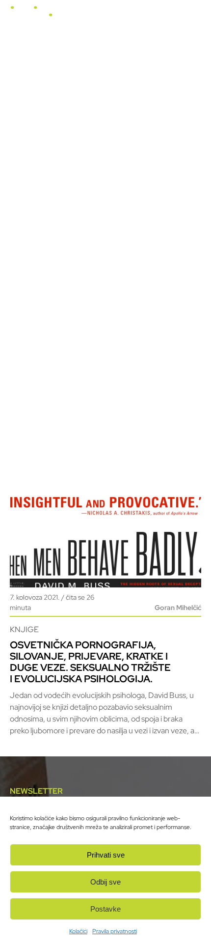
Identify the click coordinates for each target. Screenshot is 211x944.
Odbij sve (105, 882)
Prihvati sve (106, 855)
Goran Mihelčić (178, 607)
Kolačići (78, 931)
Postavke (105, 909)
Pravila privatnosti (114, 931)
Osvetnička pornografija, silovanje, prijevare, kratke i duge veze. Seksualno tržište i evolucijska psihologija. (90, 662)
